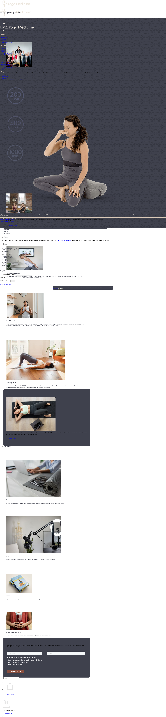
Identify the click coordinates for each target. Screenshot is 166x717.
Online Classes (7, 254)
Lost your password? (5, 284)
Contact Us (3, 40)
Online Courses (4, 76)
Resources (7, 446)
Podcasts (5, 261)
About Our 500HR (5, 64)
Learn (5, 18)
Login (6, 237)
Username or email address (8, 274)
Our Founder (4, 37)
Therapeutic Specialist (6, 67)
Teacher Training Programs (10, 248)
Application (4, 68)
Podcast (2, 51)
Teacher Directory (9, 675)
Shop (4, 262)
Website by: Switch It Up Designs (7, 219)
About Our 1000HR (6, 65)
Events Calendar (7, 257)
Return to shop (10, 694)
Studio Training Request (7, 42)
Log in (12, 281)
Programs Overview (6, 61)
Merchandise (4, 78)
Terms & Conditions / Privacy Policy (7, 219)
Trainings (3, 75)
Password (3, 277)
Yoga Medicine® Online (7, 53)
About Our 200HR (5, 62)
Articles (3, 50)
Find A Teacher (4, 48)
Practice (6, 229)
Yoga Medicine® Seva (6, 54)
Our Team (3, 39)
